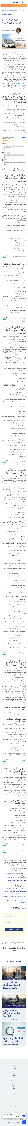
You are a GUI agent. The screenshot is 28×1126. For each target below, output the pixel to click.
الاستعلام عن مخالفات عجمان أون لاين (16, 893)
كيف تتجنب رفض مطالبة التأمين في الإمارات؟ (11, 1013)
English (15, 1106)
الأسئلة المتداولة (14, 1079)
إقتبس (14, 5)
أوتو (14, 1086)
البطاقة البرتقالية (21, 250)
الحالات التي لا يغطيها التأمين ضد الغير (13, 1039)
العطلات (14, 1090)
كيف (14, 1095)
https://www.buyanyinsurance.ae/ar (16, 877)
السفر (14, 1075)
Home (22, 10)
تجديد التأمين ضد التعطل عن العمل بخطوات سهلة (11, 985)
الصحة (14, 1070)
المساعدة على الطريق (19, 248)
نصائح (14, 1077)
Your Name (7, 922)
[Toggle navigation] (25, 2)
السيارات (4, 14)
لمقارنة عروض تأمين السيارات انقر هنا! (16, 880)
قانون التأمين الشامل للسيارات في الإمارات (15, 891)
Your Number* (8, 916)
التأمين (9, 14)
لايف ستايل (14, 1084)
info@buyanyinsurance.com (10, 873)
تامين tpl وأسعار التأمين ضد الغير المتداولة (15, 888)
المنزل (14, 1073)
